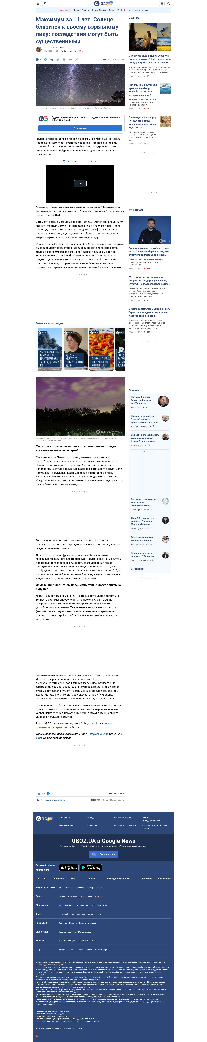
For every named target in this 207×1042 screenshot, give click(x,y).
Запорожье (80, 888)
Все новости (164, 878)
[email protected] (68, 1021)
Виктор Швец (136, 408)
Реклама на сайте (66, 825)
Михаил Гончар (137, 445)
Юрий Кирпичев (137, 545)
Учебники (69, 905)
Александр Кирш (137, 529)
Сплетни (71, 950)
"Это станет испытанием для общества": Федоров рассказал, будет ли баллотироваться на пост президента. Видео (149, 281)
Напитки (73, 923)
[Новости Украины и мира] (95, 801)
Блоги (126, 878)
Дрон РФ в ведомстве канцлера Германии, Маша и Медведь (142, 521)
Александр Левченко (139, 560)
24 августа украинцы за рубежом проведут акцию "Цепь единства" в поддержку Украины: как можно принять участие (150, 59)
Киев (61, 888)
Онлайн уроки (82, 905)
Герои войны (65, 10)
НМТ (105, 905)
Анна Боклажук (50, 48)
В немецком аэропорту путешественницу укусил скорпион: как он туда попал (143, 122)
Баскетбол (72, 896)
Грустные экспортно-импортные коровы (142, 539)
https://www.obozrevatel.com (129, 962)
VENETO (121, 10)
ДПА (92, 905)
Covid (93, 941)
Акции (90, 914)
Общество (146, 878)
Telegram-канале (98, 734)
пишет (40, 215)
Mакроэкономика (85, 932)
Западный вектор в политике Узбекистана (143, 555)
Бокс (90, 896)
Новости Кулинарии (87, 923)
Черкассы (100, 888)
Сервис (99, 914)
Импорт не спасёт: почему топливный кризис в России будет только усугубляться (145, 438)
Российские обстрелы (138, 10)
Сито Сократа (136, 510)
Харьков (69, 888)
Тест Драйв (64, 914)
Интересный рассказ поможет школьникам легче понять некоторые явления (143, 102)
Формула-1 (99, 896)
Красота (81, 950)
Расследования (114, 878)
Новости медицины (67, 941)
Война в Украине (81, 10)
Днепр (90, 888)
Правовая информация (124, 818)
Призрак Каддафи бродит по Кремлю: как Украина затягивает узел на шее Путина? (141, 400)
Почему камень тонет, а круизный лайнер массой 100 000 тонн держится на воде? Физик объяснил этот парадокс (143, 90)
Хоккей (82, 896)
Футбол (62, 896)
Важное (134, 17)
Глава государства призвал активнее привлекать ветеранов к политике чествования (146, 262)
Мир (73, 878)
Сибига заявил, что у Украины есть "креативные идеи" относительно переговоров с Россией (149, 312)
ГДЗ (61, 905)
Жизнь (91, 878)
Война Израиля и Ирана (103, 10)
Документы (92, 825)
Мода (89, 950)
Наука (62, 48)
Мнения (134, 390)
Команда (90, 818)
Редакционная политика (55, 800)
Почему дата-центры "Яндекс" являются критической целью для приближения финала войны (144, 419)
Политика (58, 878)
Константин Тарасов (139, 427)
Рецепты (63, 923)
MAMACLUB (83, 941)
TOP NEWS (136, 210)
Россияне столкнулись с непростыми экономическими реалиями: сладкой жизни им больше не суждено (145, 502)
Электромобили (78, 914)
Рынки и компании (67, 932)
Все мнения (137, 569)
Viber (39, 738)
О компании (64, 818)
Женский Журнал (102, 950)
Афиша (62, 950)
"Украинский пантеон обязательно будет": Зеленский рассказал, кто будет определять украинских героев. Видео (149, 252)
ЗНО (99, 905)
